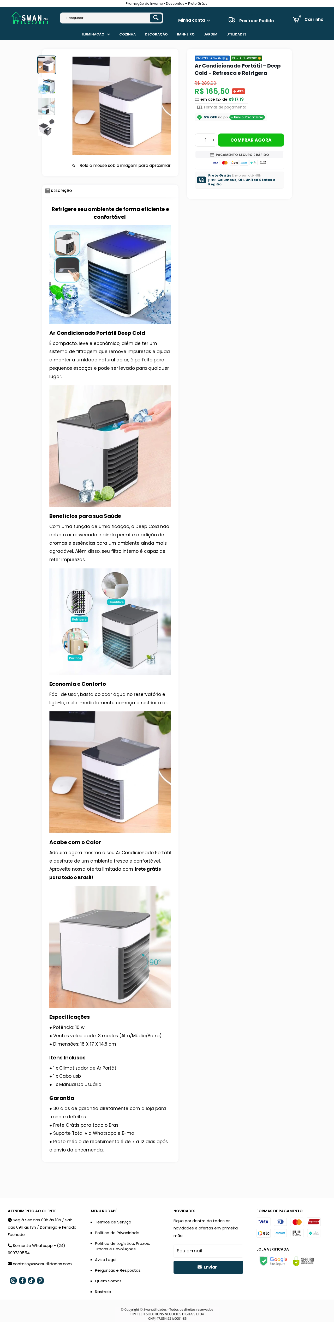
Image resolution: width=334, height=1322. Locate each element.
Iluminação (93, 34)
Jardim (210, 34)
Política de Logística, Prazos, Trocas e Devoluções (122, 1246)
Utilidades (236, 34)
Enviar (210, 1267)
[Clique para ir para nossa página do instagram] (13, 1280)
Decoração (156, 34)
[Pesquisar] (156, 18)
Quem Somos (108, 1281)
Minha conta (192, 20)
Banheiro (186, 34)
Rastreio (103, 1291)
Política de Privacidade (117, 1232)
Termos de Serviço (113, 1222)
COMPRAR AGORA (251, 140)
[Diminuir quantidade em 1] (198, 140)
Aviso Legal (105, 1259)
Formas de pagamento (224, 107)
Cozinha (127, 34)
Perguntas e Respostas (118, 1270)
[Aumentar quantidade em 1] (213, 140)
